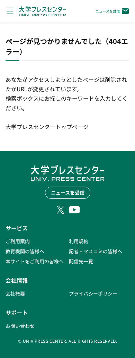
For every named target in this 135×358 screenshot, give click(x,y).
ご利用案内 (18, 241)
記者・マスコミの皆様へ (95, 251)
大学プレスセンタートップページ (47, 126)
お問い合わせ (20, 325)
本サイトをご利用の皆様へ (35, 261)
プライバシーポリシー (93, 293)
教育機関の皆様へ (25, 251)
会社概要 (15, 293)
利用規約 (78, 241)
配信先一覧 (81, 261)
